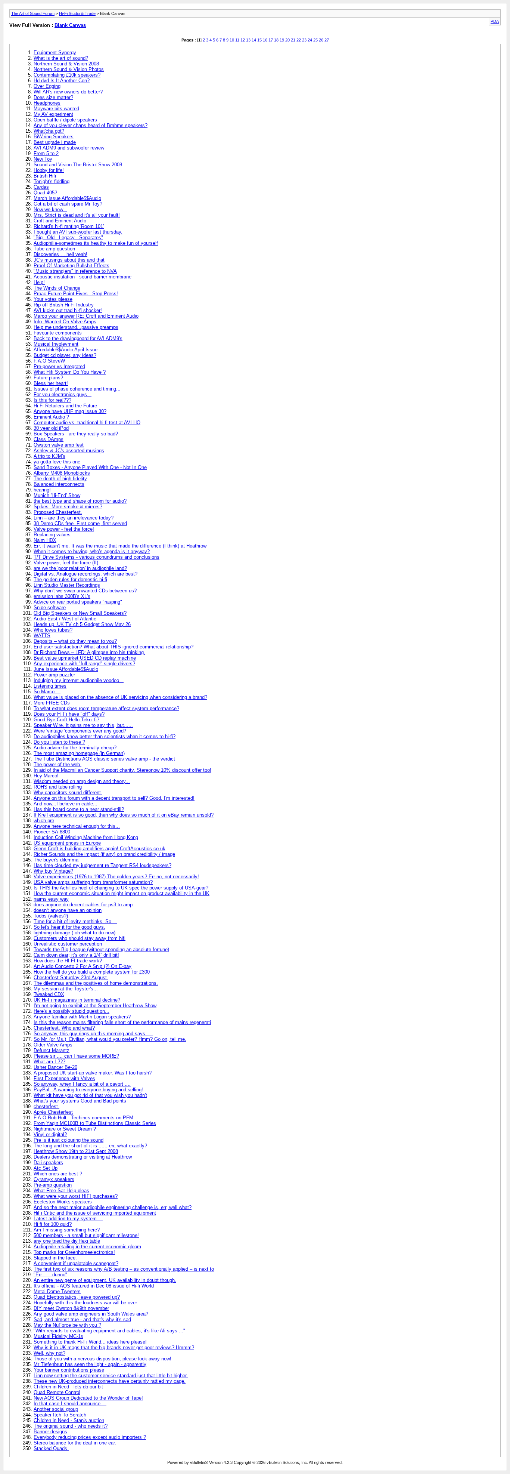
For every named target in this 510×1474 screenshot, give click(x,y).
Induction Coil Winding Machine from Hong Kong (86, 837)
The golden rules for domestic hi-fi (70, 579)
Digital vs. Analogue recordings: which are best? (85, 574)
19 (282, 40)
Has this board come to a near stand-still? (79, 809)
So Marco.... (47, 691)
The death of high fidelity (60, 478)
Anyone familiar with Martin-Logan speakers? (82, 1017)
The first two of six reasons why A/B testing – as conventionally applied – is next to (124, 1269)
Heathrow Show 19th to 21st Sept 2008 (76, 1151)
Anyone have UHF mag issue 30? (70, 411)
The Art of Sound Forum (33, 13)
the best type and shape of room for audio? (80, 501)
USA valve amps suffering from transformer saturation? (93, 882)
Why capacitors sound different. (68, 792)
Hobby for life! (49, 170)
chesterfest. (46, 1106)
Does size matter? (53, 97)
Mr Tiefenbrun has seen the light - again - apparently (90, 1364)
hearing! (42, 490)
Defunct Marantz (51, 1050)
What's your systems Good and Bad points (80, 1101)
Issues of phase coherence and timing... (77, 389)
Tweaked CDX (49, 994)
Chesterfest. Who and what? (64, 1028)
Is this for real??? (52, 400)
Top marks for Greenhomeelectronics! (74, 1252)
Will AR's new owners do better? (68, 92)
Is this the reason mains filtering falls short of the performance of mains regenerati (122, 1022)
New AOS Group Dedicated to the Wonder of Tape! (88, 1398)
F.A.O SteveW (49, 361)
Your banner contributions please (69, 1370)
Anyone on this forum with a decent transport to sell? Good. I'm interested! (114, 798)
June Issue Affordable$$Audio (66, 669)
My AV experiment (53, 114)
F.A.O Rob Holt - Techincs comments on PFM (83, 1117)
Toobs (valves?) (51, 916)
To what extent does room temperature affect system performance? (106, 708)
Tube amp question (54, 249)
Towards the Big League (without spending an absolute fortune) (101, 949)
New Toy (43, 159)
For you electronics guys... (62, 394)
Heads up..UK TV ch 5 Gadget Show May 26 (82, 624)
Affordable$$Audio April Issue (65, 349)
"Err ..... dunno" (50, 1274)
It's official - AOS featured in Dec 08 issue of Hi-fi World (94, 1286)
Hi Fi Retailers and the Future (65, 405)
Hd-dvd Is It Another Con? (62, 80)
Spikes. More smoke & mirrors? (68, 506)
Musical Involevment (56, 344)
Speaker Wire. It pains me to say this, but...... (83, 725)
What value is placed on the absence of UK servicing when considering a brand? (120, 697)
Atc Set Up (45, 1168)
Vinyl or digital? (50, 1134)
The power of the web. (57, 764)
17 (270, 40)
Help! (39, 282)
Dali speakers (48, 1162)
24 (310, 40)
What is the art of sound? (61, 58)
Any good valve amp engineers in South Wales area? (91, 1314)
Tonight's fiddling (51, 181)
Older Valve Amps (53, 1045)
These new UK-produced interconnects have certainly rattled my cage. (110, 1381)
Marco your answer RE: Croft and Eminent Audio (86, 316)
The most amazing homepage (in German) (79, 753)
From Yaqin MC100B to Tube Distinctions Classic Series (95, 1123)
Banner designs (50, 1431)
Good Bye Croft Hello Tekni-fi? (66, 719)
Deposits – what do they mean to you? (75, 641)
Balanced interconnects (59, 484)
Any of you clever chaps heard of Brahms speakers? (90, 125)
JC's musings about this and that (69, 260)
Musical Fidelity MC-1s (58, 1336)
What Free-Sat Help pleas (61, 1190)
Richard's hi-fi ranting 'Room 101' (69, 226)
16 (265, 40)
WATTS (42, 635)
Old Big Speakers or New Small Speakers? (80, 613)
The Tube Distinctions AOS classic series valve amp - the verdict (104, 759)
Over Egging (47, 86)
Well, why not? (49, 1353)
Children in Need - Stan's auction (69, 1420)
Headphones (47, 103)
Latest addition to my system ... (68, 1218)
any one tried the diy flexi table (67, 1241)
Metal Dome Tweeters (57, 1291)
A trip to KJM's (49, 456)
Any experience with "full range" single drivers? (84, 663)
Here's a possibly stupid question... (71, 1011)
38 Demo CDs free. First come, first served (80, 523)
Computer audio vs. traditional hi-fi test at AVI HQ (87, 422)
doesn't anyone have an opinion (68, 910)
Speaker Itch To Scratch (60, 1415)
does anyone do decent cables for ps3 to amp (83, 904)
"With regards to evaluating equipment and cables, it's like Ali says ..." (109, 1330)
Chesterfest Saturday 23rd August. (71, 977)
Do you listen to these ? (59, 742)
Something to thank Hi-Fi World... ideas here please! (90, 1342)
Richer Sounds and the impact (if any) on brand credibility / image (104, 854)
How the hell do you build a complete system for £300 (92, 972)
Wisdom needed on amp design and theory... (82, 781)
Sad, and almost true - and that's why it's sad (82, 1319)
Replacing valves (52, 534)
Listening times (50, 686)
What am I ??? (49, 1061)
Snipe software (50, 607)
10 (232, 40)
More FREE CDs (52, 703)
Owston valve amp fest (59, 445)
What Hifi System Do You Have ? (70, 372)
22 (298, 40)
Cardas (41, 187)
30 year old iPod (51, 428)
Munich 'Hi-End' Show (57, 495)
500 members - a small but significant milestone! (86, 1235)
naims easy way (51, 899)
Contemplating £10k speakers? (67, 75)
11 (237, 40)
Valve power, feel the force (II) (66, 562)
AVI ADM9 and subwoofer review (69, 148)
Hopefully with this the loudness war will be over (85, 1302)
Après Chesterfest (53, 1112)
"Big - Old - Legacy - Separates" (68, 237)
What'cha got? (49, 131)
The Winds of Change (57, 288)
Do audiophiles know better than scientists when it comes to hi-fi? (104, 736)
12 (242, 40)
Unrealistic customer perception (68, 944)
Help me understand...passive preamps (76, 327)
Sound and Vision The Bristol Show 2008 (78, 164)
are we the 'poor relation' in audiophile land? (80, 568)
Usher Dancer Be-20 (55, 1067)
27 (326, 40)
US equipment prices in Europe (67, 843)
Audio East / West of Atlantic (65, 619)
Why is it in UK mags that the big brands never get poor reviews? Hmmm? (114, 1347)
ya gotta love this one (57, 462)
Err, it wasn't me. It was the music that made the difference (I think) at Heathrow (120, 546)
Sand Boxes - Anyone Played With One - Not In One (90, 467)
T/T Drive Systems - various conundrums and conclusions (96, 557)
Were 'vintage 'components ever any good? (80, 731)
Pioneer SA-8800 (52, 832)
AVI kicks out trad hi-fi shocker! (68, 310)
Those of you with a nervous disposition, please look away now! (102, 1359)
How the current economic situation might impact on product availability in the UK (121, 893)
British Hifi (45, 176)
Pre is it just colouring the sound (68, 1140)
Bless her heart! (51, 383)
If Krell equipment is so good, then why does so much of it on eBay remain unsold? (124, 815)
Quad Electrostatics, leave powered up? (77, 1297)
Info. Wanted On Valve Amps (65, 321)
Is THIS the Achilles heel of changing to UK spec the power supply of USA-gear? (121, 888)
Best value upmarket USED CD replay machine (85, 658)
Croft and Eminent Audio (60, 220)
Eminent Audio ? (51, 417)
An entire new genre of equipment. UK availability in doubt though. (105, 1280)
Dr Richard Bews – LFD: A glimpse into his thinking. (89, 652)
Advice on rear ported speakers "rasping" (78, 602)
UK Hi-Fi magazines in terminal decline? (77, 1000)
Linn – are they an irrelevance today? (73, 518)
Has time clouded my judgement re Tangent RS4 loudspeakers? (102, 865)
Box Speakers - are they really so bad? (76, 434)
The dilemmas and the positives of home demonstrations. (96, 983)
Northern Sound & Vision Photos (69, 69)
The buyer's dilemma (56, 860)
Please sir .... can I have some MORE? (76, 1056)
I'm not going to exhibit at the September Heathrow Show (95, 1005)
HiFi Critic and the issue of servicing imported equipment (95, 1213)
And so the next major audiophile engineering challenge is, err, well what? (113, 1207)
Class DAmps (48, 439)
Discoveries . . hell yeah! (60, 254)
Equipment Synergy (55, 52)
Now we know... (50, 209)
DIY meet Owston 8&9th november (71, 1308)
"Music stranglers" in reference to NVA (75, 271)
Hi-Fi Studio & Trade (77, 13)
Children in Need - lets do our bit (68, 1387)
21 (293, 40)
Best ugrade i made (55, 142)
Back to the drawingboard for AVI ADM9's (78, 338)
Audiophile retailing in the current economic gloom (87, 1246)
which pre (44, 820)
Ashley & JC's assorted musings (69, 450)
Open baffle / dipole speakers (65, 120)
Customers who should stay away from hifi (79, 938)
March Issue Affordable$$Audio (67, 198)
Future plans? (48, 377)
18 (276, 40)
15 (259, 40)
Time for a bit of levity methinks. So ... (75, 921)
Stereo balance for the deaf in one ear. (75, 1443)
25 (315, 40)
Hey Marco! (46, 775)
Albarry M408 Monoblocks (62, 473)
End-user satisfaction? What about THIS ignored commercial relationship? (113, 647)
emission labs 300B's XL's (62, 596)
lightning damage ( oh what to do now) (74, 932)
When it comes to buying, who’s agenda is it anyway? (92, 551)
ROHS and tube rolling (58, 787)
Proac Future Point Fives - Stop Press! (76, 293)
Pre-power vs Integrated (59, 366)
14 (254, 40)
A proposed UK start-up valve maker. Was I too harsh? (93, 1073)
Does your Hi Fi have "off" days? (69, 714)
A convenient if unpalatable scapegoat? (76, 1263)
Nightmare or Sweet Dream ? (65, 1129)
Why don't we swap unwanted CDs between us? (85, 590)
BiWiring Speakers (54, 136)
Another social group (56, 1409)
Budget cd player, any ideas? (65, 355)
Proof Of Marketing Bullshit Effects (71, 265)
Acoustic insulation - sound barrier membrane (82, 277)
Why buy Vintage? (53, 871)
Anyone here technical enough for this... (77, 826)
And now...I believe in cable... (65, 804)
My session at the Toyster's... (66, 989)
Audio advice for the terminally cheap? (75, 747)
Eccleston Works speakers (63, 1202)
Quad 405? (45, 192)
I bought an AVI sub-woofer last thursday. (78, 232)
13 (248, 40)
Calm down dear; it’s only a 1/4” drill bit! (76, 955)
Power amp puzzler (54, 675)
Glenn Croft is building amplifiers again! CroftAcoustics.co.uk (99, 848)
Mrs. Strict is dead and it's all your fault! (77, 215)
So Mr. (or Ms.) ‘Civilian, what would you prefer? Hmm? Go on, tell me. (110, 1039)
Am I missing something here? (67, 1230)
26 (321, 40)
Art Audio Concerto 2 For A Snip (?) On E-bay (82, 966)
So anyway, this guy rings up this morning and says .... (93, 1033)
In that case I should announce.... (70, 1403)
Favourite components (58, 333)
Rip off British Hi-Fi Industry (64, 305)
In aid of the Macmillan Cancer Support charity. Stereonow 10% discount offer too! (122, 770)
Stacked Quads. (51, 1448)
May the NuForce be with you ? (67, 1325)
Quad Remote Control (57, 1392)
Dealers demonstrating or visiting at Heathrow (83, 1157)
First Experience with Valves (64, 1078)
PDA (495, 21)
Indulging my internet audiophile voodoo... (79, 680)
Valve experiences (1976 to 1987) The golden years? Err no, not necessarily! (116, 876)
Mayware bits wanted (56, 108)
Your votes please (53, 299)
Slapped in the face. (55, 1258)
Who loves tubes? (53, 630)
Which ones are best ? (58, 1174)
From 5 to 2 (46, 153)
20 (287, 40)
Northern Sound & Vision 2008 (66, 64)
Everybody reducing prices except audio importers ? (90, 1437)
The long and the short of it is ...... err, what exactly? (90, 1145)
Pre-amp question (53, 1185)
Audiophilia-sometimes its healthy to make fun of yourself (96, 243)
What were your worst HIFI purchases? (76, 1196)
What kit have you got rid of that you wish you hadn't (90, 1095)
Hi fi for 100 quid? (53, 1224)
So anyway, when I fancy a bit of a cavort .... (82, 1084)
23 (304, 40)
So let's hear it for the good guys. (69, 927)
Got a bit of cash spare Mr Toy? (68, 204)
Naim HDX (45, 540)
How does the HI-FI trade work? (68, 960)
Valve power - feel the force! (64, 529)
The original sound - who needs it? (71, 1426)
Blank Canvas (70, 25)
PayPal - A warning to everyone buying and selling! (88, 1089)
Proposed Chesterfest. (58, 512)
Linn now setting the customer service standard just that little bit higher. (111, 1375)
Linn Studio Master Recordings (67, 585)
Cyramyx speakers (54, 1179)
